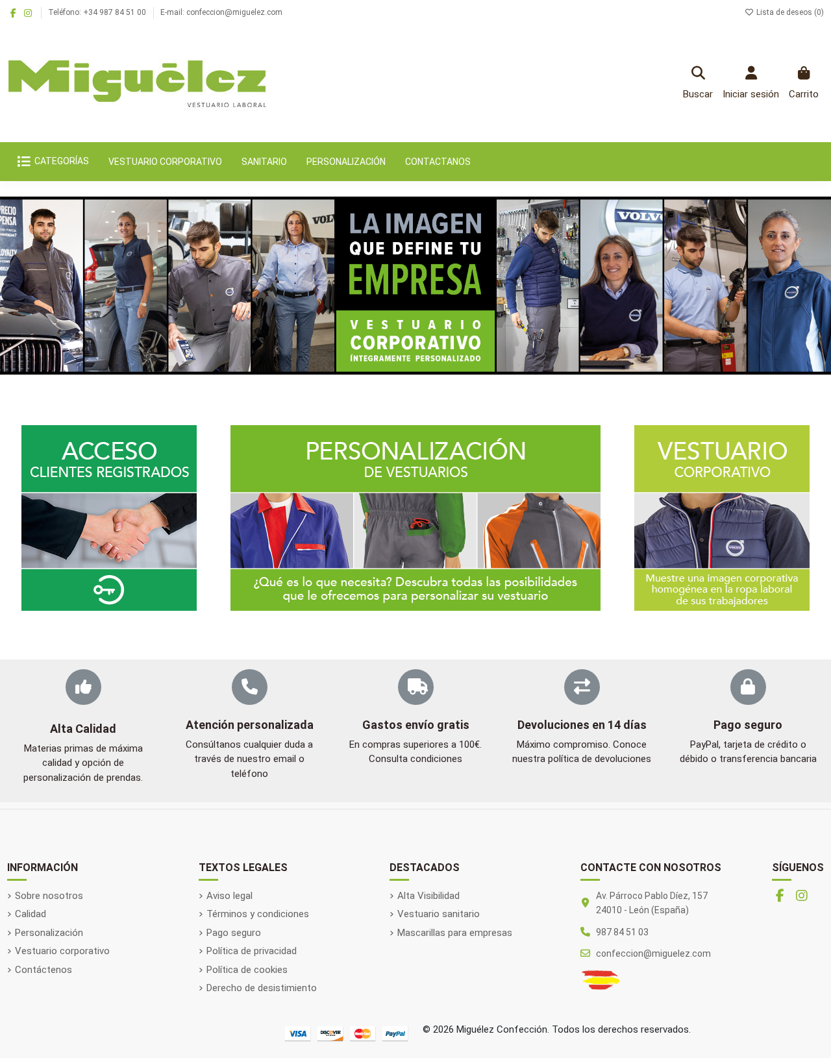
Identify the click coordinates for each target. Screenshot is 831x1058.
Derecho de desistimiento (261, 988)
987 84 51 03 (622, 932)
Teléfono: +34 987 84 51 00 (98, 12)
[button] (26, 285)
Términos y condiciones (257, 914)
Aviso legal (229, 896)
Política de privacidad (251, 951)
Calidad (30, 914)
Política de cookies (247, 970)
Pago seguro (233, 933)
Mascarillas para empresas (454, 933)
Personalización (49, 933)
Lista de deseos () (789, 12)
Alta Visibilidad (428, 896)
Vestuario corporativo (62, 951)
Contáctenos (43, 970)
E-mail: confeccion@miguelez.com (221, 12)
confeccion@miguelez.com (653, 953)
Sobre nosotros (49, 896)
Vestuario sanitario (438, 914)
